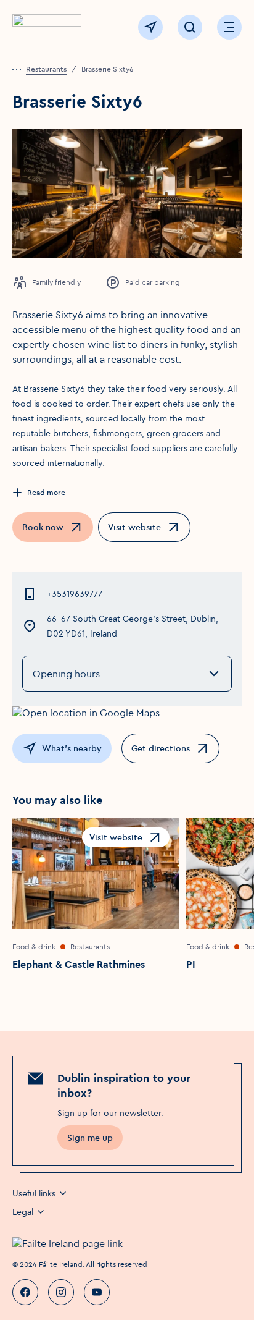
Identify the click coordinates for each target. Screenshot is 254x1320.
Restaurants (46, 69)
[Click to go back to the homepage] (46, 27)
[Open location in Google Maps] (127, 712)
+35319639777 (74, 593)
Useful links (33, 1193)
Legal (22, 1211)
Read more (46, 492)
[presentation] (19, 69)
